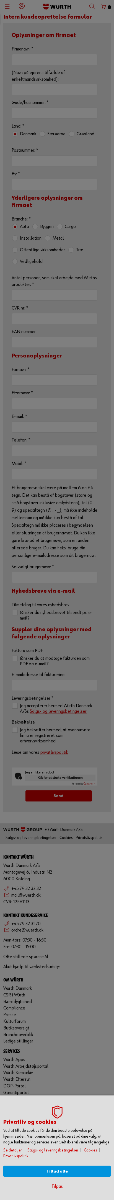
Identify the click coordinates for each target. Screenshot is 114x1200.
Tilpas (57, 1186)
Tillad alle (57, 1171)
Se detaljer (12, 1150)
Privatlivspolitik (15, 1156)
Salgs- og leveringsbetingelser (52, 1150)
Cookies (90, 1150)
